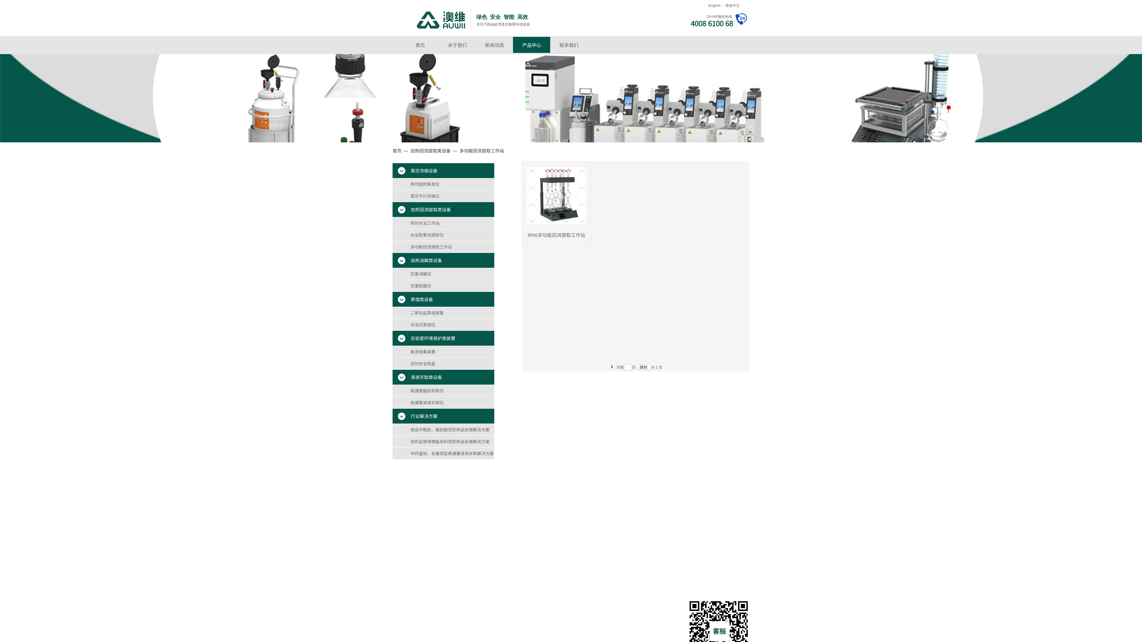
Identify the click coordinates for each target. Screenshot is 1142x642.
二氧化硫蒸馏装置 (427, 313)
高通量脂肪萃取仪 (427, 391)
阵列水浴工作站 (425, 223)
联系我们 (568, 44)
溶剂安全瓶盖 (422, 363)
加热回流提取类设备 (430, 150)
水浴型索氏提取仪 (427, 235)
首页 (420, 44)
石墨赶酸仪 (420, 286)
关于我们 (457, 44)
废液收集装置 (422, 352)
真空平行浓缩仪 (425, 196)
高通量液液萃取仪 (427, 402)
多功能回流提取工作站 (481, 150)
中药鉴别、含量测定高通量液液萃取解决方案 (452, 453)
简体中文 (732, 6)
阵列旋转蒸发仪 (425, 184)
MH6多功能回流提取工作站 (556, 234)
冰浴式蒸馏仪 (422, 325)
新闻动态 (494, 44)
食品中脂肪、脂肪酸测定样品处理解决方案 (450, 429)
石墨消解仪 (420, 274)
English (714, 6)
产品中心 (531, 44)
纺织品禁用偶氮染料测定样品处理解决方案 (450, 441)
